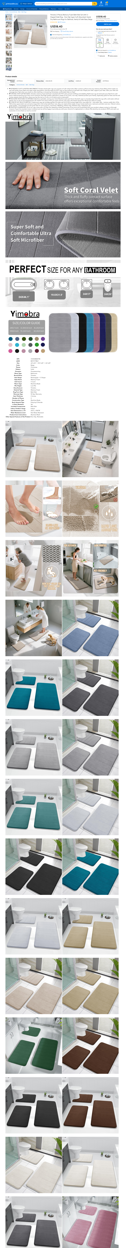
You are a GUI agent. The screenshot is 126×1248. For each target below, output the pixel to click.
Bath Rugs (23, 12)
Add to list (102, 56)
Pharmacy (53, 9)
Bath (19, 12)
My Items (67, 9)
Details (110, 52)
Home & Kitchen (13, 12)
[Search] (94, 4)
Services (16, 9)
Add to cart (107, 24)
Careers (60, 9)
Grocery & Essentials (31, 9)
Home (6, 12)
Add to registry (114, 56)
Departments (8, 9)
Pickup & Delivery (44, 9)
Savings (22, 9)
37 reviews (62, 22)
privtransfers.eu (67, 34)
